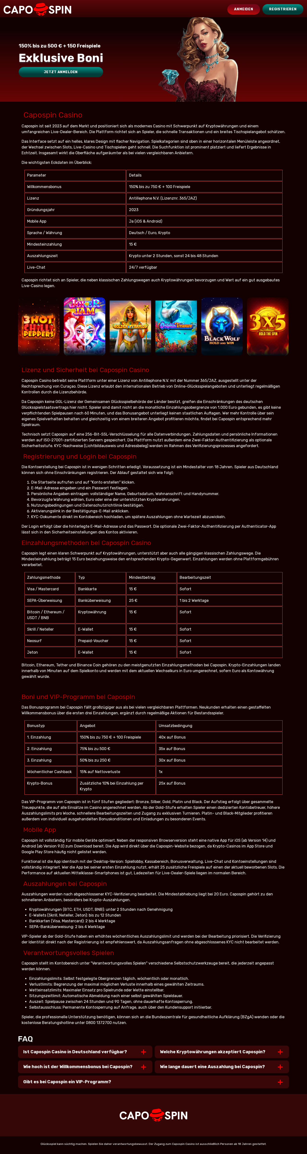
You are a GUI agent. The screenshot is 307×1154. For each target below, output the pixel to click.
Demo (39, 347)
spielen (39, 333)
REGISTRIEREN (283, 9)
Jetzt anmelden (61, 72)
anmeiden (243, 9)
